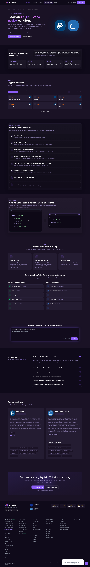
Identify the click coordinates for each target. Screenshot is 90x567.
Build (73, 338)
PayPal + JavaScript (14, 453)
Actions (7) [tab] (23, 91)
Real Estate (7, 539)
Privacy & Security (48, 562)
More (55, 2)
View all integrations (52, 487)
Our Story (35, 535)
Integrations (14, 9)
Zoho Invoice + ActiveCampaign (64, 447)
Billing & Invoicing (53, 434)
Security (34, 541)
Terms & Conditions (23, 562)
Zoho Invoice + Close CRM (54, 453)
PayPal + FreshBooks (23, 447)
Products (27, 2)
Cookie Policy (36, 562)
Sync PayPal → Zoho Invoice (17, 329)
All (68, 91)
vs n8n (47, 535)
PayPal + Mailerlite (31, 453)
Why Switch (48, 529)
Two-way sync (32, 329)
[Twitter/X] (6, 510)
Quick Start (35, 519)
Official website (22, 413)
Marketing (7, 535)
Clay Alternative (49, 537)
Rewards (34, 539)
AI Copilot (22, 533)
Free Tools (35, 525)
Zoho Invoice (79, 91)
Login (74, 2)
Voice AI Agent (77, 519)
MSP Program (49, 523)
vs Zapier (48, 531)
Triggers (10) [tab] (13, 91)
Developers (7, 553)
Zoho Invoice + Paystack (66, 456)
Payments (12, 432)
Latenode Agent (9, 519)
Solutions (34, 2)
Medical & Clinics (9, 541)
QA (5, 557)
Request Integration (64, 527)
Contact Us (62, 519)
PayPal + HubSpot (23, 453)
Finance (6, 549)
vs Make (48, 533)
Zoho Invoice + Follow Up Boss (54, 456)
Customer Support (9, 545)
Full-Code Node (22, 525)
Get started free (39, 487)
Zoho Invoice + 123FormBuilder (64, 445)
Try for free (81, 2)
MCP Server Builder (9, 523)
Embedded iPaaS (48, 2)
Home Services (8, 537)
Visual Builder (22, 519)
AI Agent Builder (8, 521)
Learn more (13, 435)
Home (9, 9)
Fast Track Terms (23, 564)
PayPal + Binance (14, 456)
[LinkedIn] (9, 510)
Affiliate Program (50, 521)
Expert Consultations (64, 529)
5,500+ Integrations (23, 529)
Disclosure (62, 562)
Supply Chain (8, 551)
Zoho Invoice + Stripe (53, 445)
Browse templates (27, 36)
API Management (9, 527)
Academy (35, 527)
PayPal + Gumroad (14, 450)
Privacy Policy (30, 562)
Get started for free (14, 36)
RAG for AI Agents (9, 525)
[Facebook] (17, 510)
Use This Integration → (20, 98)
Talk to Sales (62, 521)
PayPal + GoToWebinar (24, 450)
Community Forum (37, 529)
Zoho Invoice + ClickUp (68, 450)
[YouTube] (11, 510)
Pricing (40, 2)
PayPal (19, 9)
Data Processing (56, 562)
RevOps (6, 555)
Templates (21, 531)
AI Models (21, 521)
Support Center (63, 525)
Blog (34, 523)
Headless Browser (23, 527)
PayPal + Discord (14, 447)
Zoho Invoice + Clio (52, 447)
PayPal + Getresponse (33, 447)
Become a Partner (50, 519)
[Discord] (14, 510)
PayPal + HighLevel (33, 450)
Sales (6, 547)
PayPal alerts (26, 329)
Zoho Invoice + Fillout (65, 453)
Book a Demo (63, 523)
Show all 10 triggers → (45, 111)
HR (5, 543)
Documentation (36, 521)
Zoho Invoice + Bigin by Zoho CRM (55, 450)
